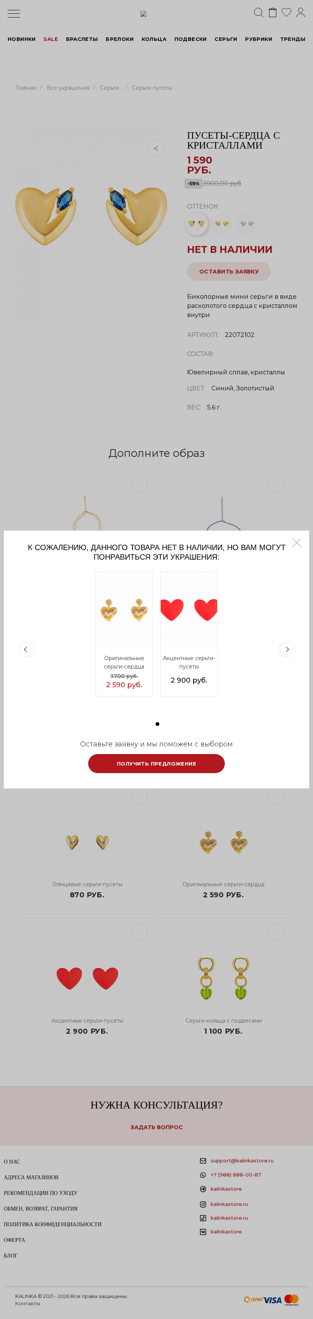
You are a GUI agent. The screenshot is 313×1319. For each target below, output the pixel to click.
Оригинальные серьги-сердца (124, 662)
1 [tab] (158, 724)
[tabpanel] (124, 633)
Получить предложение (156, 764)
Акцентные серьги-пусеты (189, 662)
